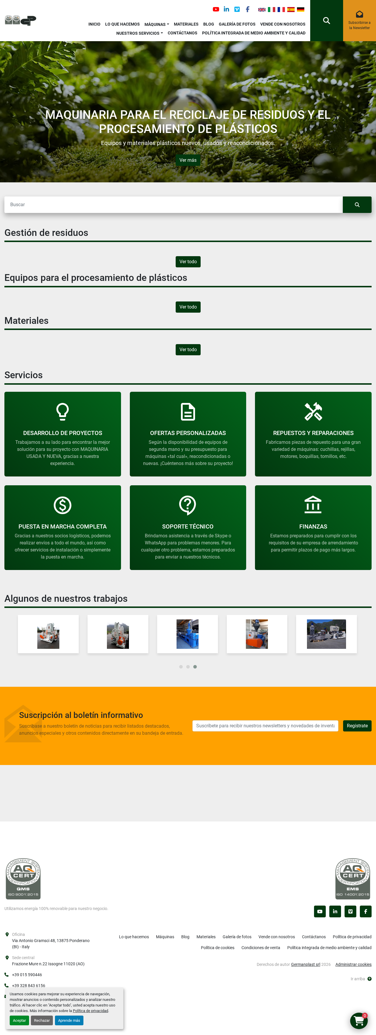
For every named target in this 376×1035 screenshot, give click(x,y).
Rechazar (42, 1020)
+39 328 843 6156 (28, 985)
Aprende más (69, 1020)
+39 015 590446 (27, 974)
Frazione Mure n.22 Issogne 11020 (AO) (48, 963)
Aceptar (19, 1020)
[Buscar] (357, 204)
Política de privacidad (90, 1011)
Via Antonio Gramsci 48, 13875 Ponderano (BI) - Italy (51, 943)
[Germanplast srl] (23, 878)
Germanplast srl (305, 964)
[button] (157, 23)
